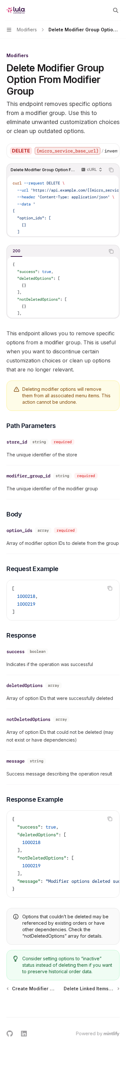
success (15, 651)
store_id (16, 441)
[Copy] (112, 151)
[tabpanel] (63, 287)
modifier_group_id (28, 475)
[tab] (16, 251)
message (15, 761)
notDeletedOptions (28, 719)
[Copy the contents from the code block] (111, 170)
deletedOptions (24, 685)
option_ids (19, 530)
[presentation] (76, 151)
